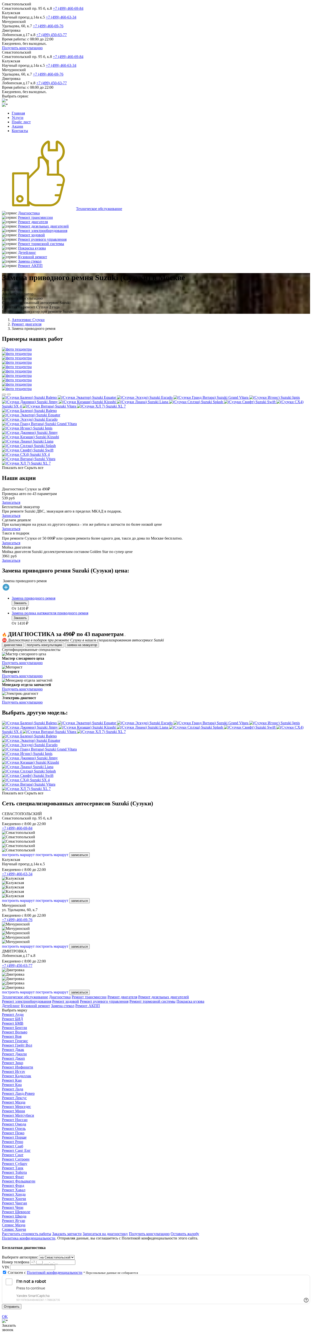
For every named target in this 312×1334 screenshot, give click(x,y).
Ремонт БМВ (12, 1023)
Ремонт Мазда (13, 1102)
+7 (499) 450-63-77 (51, 35)
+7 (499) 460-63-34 (61, 17)
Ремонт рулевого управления (42, 239)
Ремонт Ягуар (13, 1221)
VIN (5, 1267)
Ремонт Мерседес (16, 1107)
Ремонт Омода (14, 1124)
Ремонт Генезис (15, 1041)
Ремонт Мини (13, 1111)
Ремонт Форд (13, 1185)
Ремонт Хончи (14, 1199)
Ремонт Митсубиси (18, 1115)
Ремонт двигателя (33, 222)
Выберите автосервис (20, 1257)
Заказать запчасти (67, 1234)
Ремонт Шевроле (16, 1212)
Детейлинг (27, 252)
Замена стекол (29, 261)
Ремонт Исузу (13, 1071)
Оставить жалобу (185, 1234)
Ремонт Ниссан (15, 1120)
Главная (18, 113)
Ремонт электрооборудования (42, 231)
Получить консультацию (22, 48)
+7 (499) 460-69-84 (68, 8)
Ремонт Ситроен (15, 1159)
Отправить (12, 1306)
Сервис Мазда (13, 1225)
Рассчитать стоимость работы (26, 1234)
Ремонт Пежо (13, 1133)
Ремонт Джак (13, 1050)
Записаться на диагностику (105, 1234)
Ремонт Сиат (12, 1155)
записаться (79, 855)
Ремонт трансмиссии (35, 217)
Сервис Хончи (14, 1229)
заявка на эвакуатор (82, 645)
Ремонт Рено (12, 1142)
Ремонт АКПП (30, 266)
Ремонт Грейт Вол (17, 1045)
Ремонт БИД (12, 1019)
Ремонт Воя (11, 1036)
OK (5, 1317)
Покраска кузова (32, 248)
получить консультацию (44, 645)
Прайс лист (21, 122)
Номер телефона (15, 1262)
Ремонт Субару (14, 1164)
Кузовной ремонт (32, 257)
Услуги (17, 117)
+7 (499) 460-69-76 (48, 26)
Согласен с (45, 1272)
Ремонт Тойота (14, 1172)
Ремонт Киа (12, 1085)
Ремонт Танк (12, 1168)
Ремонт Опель (14, 1128)
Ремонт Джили (14, 1054)
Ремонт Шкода (14, 1216)
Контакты (20, 131)
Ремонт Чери (12, 1207)
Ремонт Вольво (14, 1032)
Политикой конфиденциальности (54, 1272)
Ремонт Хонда (14, 1194)
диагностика (13, 645)
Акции (17, 126)
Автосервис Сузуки (28, 320)
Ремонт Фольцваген (18, 1181)
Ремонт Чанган (14, 1203)
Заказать (20, 603)
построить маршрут (18, 855)
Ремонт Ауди (13, 1014)
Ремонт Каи (12, 1080)
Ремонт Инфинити (17, 1067)
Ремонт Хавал (13, 1190)
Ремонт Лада (12, 1089)
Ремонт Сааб (12, 1146)
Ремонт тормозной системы (41, 244)
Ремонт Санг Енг (16, 1150)
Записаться (11, 502)
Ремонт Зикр (12, 1063)
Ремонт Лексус (14, 1098)
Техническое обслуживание (99, 209)
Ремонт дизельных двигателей (43, 226)
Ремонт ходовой (31, 235)
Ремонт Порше (14, 1137)
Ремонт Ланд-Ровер (18, 1093)
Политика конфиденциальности (28, 1238)
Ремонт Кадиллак (16, 1076)
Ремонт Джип (13, 1058)
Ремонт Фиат (13, 1177)
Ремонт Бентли (14, 1028)
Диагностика (29, 213)
